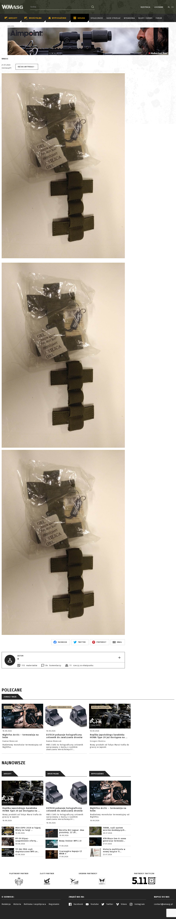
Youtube (94, 904)
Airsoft (13, 18)
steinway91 (6, 68)
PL (169, 7)
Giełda (81, 18)
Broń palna (35, 18)
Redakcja (6, 904)
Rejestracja (145, 7)
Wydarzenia (129, 18)
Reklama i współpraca (35, 904)
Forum (159, 18)
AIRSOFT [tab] (7, 774)
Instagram (139, 904)
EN (172, 7)
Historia (17, 904)
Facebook (78, 904)
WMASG (5, 59)
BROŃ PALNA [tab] (53, 774)
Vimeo (123, 904)
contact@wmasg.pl (163, 904)
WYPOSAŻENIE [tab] (97, 774)
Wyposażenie (59, 18)
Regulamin (54, 904)
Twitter (109, 904)
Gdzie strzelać (113, 18)
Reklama (11, 26)
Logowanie (158, 7)
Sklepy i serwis (145, 18)
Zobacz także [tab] (10, 697)
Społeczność (97, 18)
